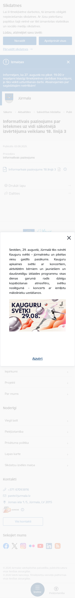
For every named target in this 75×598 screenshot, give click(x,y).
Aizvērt (37, 359)
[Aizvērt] (69, 238)
